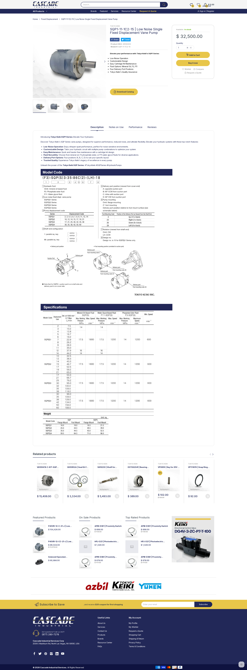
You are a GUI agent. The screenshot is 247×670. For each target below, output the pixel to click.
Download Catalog (125, 92)
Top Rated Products (137, 517)
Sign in (202, 11)
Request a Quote (136, 631)
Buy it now (193, 63)
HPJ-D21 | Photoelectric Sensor (106, 541)
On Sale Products (89, 517)
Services (101, 627)
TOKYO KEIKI (115, 26)
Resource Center (105, 642)
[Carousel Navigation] (211, 454)
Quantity (179, 43)
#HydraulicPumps (114, 165)
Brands (101, 639)
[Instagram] (51, 654)
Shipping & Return (136, 639)
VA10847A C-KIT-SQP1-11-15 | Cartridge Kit (48, 467)
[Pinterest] (45, 654)
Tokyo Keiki (55, 137)
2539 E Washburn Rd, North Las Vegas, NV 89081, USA (56, 643)
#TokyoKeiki (90, 165)
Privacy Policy (135, 642)
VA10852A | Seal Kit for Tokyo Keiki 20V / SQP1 (77, 467)
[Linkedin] (57, 654)
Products (101, 635)
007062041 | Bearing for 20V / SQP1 (137, 467)
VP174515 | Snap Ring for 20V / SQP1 (198, 467)
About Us (101, 623)
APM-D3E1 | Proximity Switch (108, 526)
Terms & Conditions (137, 646)
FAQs (100, 646)
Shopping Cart (135, 635)
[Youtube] (62, 654)
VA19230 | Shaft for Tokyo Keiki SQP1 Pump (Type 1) (108, 467)
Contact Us (102, 631)
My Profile (133, 623)
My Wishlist (133, 627)
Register (210, 11)
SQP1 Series (66, 137)
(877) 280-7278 (50, 634)
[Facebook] (34, 654)
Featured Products (44, 517)
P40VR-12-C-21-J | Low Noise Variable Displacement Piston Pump (61, 526)
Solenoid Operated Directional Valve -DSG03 (60, 557)
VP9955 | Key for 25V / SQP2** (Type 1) (168, 467)
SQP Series (78, 165)
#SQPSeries (101, 165)
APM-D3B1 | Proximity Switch (105, 557)
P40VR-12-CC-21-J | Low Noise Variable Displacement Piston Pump (61, 541)
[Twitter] (40, 654)
